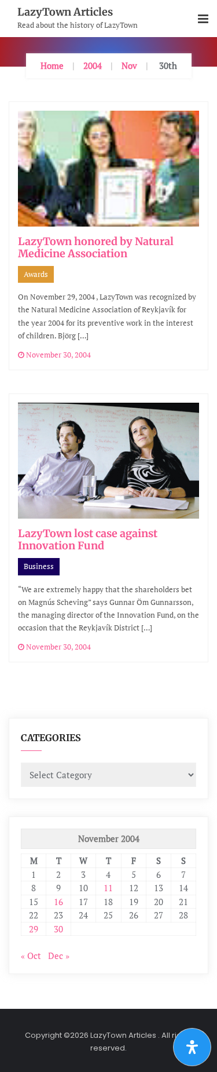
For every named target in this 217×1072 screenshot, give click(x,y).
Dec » (58, 955)
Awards (36, 274)
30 (58, 929)
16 (58, 901)
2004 (92, 65)
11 (108, 888)
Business (39, 566)
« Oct (31, 955)
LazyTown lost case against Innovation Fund (87, 540)
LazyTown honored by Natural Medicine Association (96, 248)
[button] (203, 19)
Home (52, 65)
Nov (129, 65)
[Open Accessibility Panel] (192, 1047)
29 (33, 929)
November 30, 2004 (57, 354)
